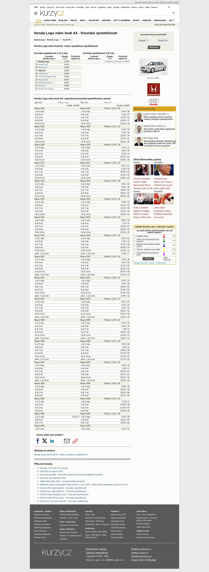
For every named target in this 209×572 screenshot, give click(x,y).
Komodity (80, 7)
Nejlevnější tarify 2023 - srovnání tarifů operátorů (62, 481)
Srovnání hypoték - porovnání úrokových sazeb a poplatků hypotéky (71, 474)
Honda (60, 102)
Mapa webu (146, 527)
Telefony (93, 20)
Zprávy (43, 7)
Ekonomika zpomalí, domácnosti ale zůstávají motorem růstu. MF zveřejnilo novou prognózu (160, 143)
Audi (106, 102)
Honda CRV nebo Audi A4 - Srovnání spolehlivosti (63, 488)
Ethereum (106, 524)
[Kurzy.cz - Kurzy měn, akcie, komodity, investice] (52, 16)
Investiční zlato (95, 532)
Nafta (104, 535)
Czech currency (142, 534)
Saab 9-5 (42, 86)
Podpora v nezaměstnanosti (70, 536)
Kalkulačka (125, 7)
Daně (113, 538)
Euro (71, 518)
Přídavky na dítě (40, 521)
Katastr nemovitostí (118, 518)
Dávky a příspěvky (67, 529)
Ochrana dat (91, 549)
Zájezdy (150, 2)
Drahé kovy (90, 528)
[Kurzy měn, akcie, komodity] (57, 554)
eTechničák (147, 520)
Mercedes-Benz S (45, 83)
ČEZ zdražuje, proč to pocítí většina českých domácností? (158, 118)
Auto (43, 25)
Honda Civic (43, 64)
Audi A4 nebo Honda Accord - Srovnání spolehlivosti (64, 494)
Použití (134, 560)
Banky (62, 511)
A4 (110, 102)
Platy (76, 525)
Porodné (74, 532)
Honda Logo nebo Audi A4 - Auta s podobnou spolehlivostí (60, 454)
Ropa (87, 535)
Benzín (98, 535)
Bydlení (63, 20)
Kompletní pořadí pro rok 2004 (117, 61)
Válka (147, 7)
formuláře (119, 538)
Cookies (102, 549)
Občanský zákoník (118, 528)
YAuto (157, 2)
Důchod (106, 20)
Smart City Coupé (45, 89)
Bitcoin (94, 7)
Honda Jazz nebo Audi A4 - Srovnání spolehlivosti (63, 491)
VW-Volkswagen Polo (47, 77)
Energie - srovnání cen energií (54, 468)
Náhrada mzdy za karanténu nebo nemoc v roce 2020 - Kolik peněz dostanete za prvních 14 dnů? (85, 484)
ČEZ (93, 515)
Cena (143, 515)
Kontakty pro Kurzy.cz (141, 556)
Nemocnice (160, 20)
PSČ (124, 515)
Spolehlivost (151, 515)
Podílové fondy (99, 518)
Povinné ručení (40, 538)
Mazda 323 (42, 80)
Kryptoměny (90, 524)
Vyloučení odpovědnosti (97, 552)
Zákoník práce (116, 531)
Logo (67, 102)
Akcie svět (60, 7)
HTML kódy (150, 560)
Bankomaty (71, 511)
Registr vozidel (142, 518)
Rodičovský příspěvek (42, 528)
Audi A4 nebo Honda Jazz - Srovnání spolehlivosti (63, 497)
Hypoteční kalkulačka (42, 534)
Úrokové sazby (65, 515)
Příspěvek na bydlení (42, 524)
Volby (138, 527)
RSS (141, 560)
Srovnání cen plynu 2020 (51, 471)
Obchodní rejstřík (140, 2)
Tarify (109, 7)
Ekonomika (89, 521)
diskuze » (152, 263)
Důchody (63, 539)
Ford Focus (43, 74)
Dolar (76, 518)
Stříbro (104, 532)
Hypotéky (102, 7)
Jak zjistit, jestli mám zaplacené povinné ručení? (159, 130)
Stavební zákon (117, 534)
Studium (176, 2)
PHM (93, 535)
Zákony (134, 7)
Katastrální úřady (117, 521)
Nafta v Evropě (91, 538)
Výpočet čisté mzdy (41, 515)
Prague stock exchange (145, 538)
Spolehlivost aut (52, 25)
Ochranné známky (118, 524)
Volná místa (70, 522)
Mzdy (83, 20)
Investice (89, 511)
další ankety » (161, 263)
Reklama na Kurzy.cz (141, 549)
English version (142, 531)
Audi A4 (67, 40)
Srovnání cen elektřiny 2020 (53, 478)
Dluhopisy (89, 518)
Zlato (87, 7)
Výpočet (48, 511)
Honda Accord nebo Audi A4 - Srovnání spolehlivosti (64, 501)
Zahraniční (158, 163)
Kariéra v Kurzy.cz (139, 552)
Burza (87, 515)
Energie (116, 7)
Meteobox (163, 2)
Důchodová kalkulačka (43, 518)
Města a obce (116, 515)
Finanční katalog (142, 524)
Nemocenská (65, 532)
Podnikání (115, 511)
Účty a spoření (121, 20)
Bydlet (170, 2)
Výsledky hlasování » (141, 263)
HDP (97, 521)
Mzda (71, 525)
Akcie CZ (50, 7)
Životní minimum (40, 531)
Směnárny (64, 518)
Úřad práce (64, 525)
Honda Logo (53, 40)
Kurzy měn (70, 7)
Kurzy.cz (37, 25)
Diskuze (154, 7)
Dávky (136, 20)
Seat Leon (42, 67)
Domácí (137, 163)
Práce (141, 7)
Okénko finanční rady (144, 109)
